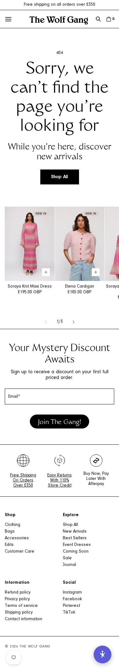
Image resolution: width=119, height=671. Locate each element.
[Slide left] (46, 322)
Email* (14, 397)
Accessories (17, 538)
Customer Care (19, 551)
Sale (67, 558)
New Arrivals (75, 531)
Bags (10, 531)
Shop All (59, 177)
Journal (69, 565)
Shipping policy (19, 612)
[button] (98, 19)
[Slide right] (74, 322)
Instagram (72, 592)
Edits (9, 545)
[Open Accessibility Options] (102, 654)
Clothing (12, 525)
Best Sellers (75, 538)
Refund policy (17, 592)
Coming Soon (76, 551)
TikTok (69, 612)
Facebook (72, 599)
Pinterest (71, 606)
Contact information (23, 619)
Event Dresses (77, 545)
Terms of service (21, 606)
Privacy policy (17, 599)
